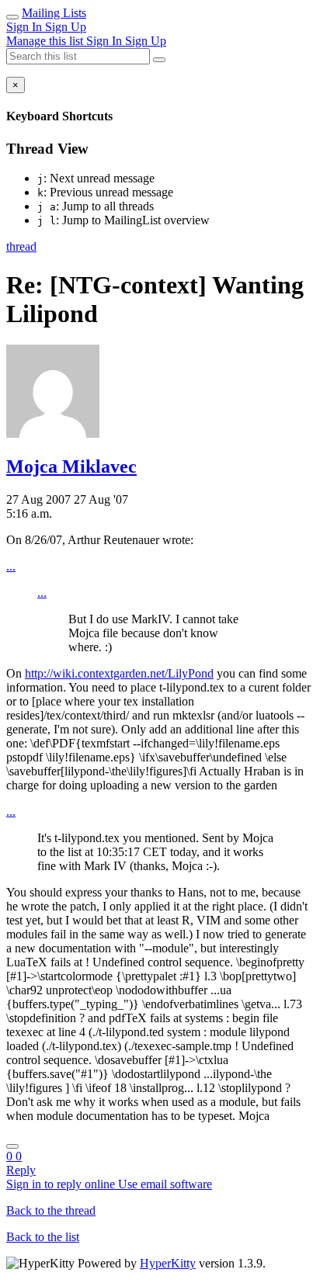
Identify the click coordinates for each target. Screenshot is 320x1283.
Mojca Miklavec (71, 466)
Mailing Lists (54, 12)
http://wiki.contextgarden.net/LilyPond (119, 673)
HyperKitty (168, 1263)
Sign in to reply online (62, 1184)
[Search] (159, 59)
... (11, 566)
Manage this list (46, 40)
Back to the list (42, 1236)
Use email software (165, 1184)
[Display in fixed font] (12, 1146)
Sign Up (65, 26)
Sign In (25, 26)
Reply (21, 1170)
